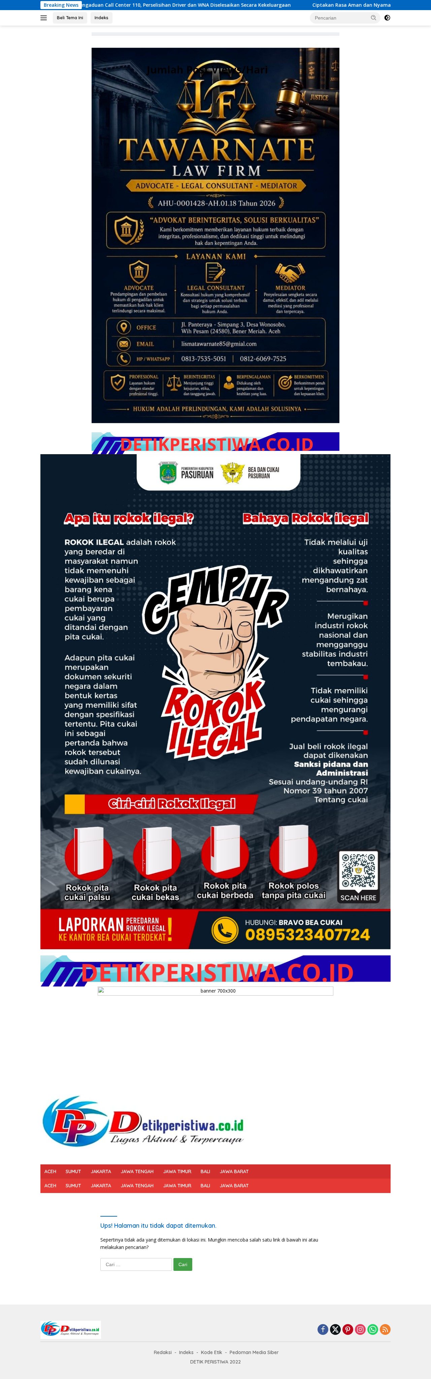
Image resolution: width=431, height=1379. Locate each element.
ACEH (50, 1171)
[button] (373, 17)
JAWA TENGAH (137, 1171)
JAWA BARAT (234, 1171)
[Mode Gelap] (387, 18)
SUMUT (73, 1171)
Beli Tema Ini (70, 17)
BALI (205, 1171)
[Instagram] (360, 1330)
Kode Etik (211, 1352)
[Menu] (44, 18)
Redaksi (163, 1352)
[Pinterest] (347, 1330)
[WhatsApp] (372, 1330)
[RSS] (385, 1330)
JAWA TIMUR (177, 1171)
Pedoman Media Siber (254, 1352)
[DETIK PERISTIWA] (145, 1125)
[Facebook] (323, 1330)
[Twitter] (335, 1330)
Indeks (101, 17)
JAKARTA (101, 1171)
